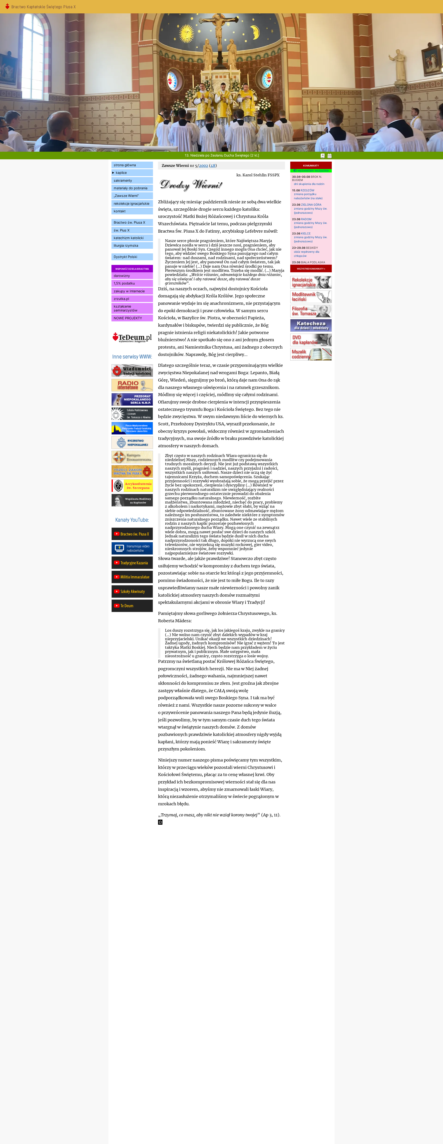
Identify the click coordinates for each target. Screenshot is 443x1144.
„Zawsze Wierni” (126, 196)
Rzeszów (307, 190)
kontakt (120, 211)
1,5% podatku (124, 283)
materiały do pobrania (130, 188)
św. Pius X (121, 230)
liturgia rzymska (126, 245)
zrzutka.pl (121, 299)
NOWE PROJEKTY (128, 318)
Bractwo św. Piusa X (129, 222)
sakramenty (123, 180)
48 (213, 165)
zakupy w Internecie (129, 291)
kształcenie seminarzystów (126, 308)
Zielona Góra (311, 204)
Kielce (306, 233)
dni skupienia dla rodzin (309, 184)
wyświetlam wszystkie (313, 170)
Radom (306, 219)
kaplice (121, 173)
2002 (203, 165)
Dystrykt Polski (125, 257)
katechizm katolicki (129, 238)
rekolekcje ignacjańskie (131, 203)
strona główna (125, 165)
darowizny (122, 276)
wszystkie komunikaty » (311, 268)
